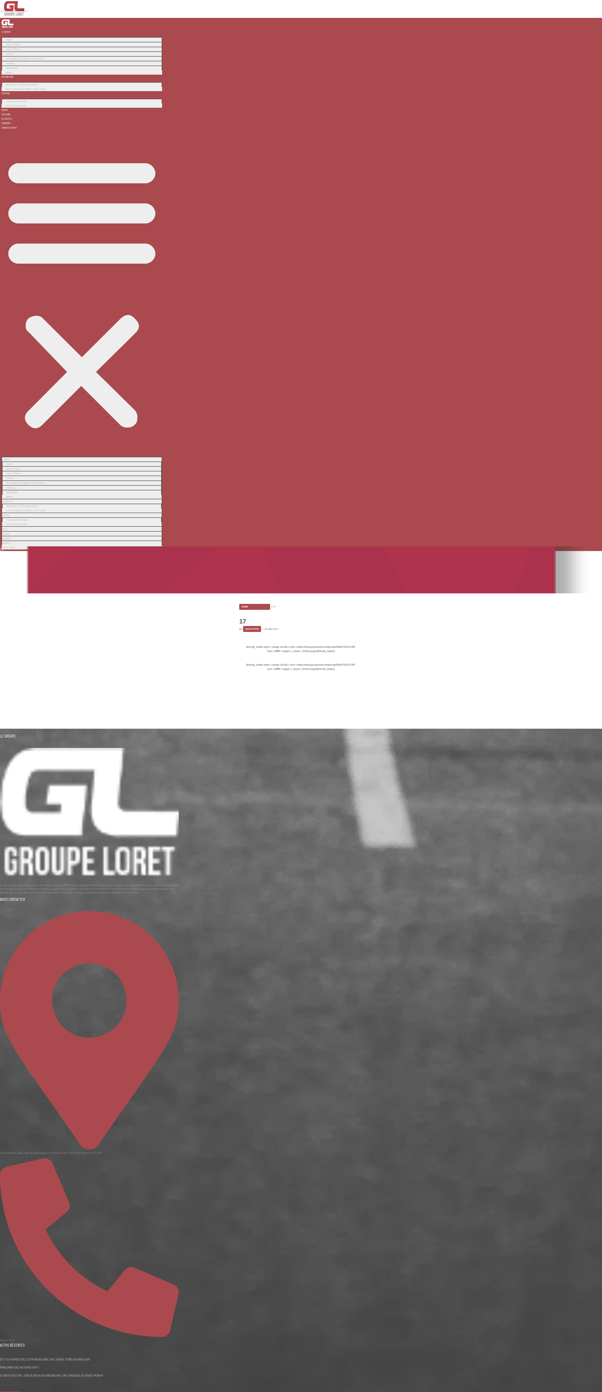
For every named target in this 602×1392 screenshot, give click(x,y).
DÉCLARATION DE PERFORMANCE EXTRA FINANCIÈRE (25, 58)
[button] (82, 292)
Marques (8, 72)
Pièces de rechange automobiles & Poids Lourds (25, 89)
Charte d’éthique (13, 49)
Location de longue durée (16, 105)
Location (6, 93)
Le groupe (6, 31)
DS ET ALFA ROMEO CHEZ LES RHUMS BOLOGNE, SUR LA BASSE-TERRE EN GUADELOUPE (45, 1359)
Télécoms (6, 114)
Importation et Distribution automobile (22, 84)
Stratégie (10, 54)
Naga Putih (252, 629)
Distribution (7, 76)
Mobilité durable (13, 44)
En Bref (9, 39)
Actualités (7, 118)
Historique (10, 63)
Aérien (5, 109)
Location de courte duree (16, 101)
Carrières (6, 123)
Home (244, 606)
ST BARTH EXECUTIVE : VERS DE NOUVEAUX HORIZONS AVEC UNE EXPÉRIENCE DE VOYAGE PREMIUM (51, 1375)
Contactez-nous (9, 127)
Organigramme (11, 68)
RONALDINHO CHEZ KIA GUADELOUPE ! (20, 1367)
